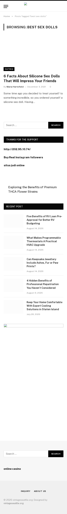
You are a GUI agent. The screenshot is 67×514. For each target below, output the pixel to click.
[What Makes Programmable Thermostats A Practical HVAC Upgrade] (13, 242)
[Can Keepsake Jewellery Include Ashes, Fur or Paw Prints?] (13, 264)
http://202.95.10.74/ (17, 149)
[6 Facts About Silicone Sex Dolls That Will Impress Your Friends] (33, 54)
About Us (40, 491)
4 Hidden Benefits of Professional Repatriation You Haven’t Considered (43, 284)
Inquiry (25, 491)
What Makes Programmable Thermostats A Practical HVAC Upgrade (44, 241)
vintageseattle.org (14, 503)
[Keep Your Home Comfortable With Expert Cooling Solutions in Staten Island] (13, 307)
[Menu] (6, 6)
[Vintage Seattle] (33, 6)
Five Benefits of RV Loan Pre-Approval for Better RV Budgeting (44, 220)
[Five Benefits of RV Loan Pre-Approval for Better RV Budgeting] (13, 221)
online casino (12, 468)
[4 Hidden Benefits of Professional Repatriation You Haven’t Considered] (13, 285)
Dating (9, 69)
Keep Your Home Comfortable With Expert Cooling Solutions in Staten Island (44, 306)
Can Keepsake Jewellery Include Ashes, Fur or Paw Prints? (42, 263)
